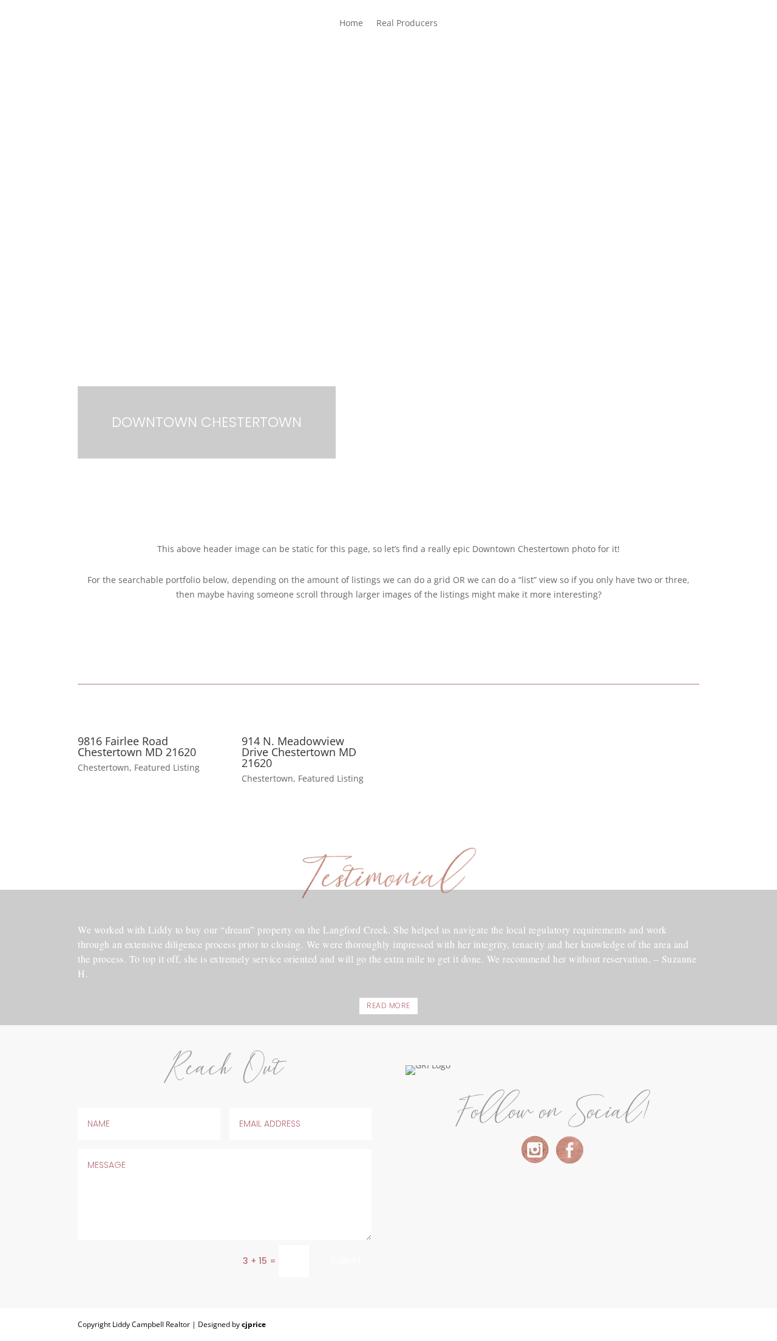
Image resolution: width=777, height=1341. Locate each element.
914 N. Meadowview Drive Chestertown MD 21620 (299, 752)
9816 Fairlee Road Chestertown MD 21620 (137, 746)
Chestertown (103, 767)
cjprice (254, 1324)
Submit (346, 1261)
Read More (388, 1005)
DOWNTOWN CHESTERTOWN (207, 422)
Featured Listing (167, 767)
